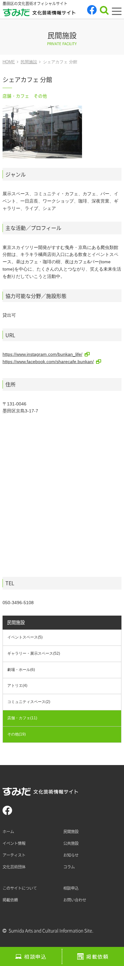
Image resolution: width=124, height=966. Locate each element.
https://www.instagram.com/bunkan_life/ (42, 354)
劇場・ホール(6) (21, 669)
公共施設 (71, 843)
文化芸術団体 (14, 867)
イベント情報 (14, 843)
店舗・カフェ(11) (22, 718)
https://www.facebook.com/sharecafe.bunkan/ (48, 361)
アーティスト (14, 855)
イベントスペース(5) (25, 637)
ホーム (8, 831)
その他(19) (16, 734)
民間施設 (16, 622)
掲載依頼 (97, 956)
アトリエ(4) (17, 685)
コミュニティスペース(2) (28, 702)
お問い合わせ (74, 900)
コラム (69, 867)
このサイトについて (20, 888)
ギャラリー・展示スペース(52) (33, 653)
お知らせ (71, 855)
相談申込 (35, 956)
